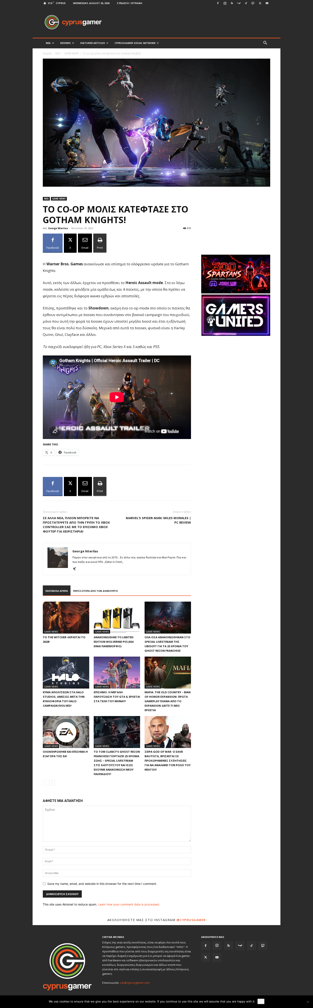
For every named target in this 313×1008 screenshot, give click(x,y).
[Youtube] (267, 3)
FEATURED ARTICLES (92, 43)
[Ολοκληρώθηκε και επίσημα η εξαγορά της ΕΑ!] (66, 732)
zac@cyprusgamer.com (135, 983)
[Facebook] (218, 3)
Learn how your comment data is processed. (129, 904)
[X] (260, 3)
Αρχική (47, 53)
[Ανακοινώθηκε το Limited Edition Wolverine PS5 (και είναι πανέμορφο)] (117, 618)
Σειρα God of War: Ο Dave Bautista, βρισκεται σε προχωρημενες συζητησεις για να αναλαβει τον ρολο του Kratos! (168, 760)
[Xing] (75, 569)
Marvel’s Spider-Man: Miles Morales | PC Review (158, 520)
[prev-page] (45, 782)
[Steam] (239, 3)
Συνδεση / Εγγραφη (129, 3)
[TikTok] (246, 3)
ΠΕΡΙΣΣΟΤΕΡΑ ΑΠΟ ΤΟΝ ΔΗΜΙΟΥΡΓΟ (95, 590)
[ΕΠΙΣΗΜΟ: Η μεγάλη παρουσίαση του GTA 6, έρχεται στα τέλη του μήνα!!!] (117, 673)
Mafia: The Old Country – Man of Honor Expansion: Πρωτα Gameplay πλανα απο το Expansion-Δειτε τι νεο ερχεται (168, 701)
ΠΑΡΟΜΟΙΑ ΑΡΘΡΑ (56, 590)
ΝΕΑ (48, 43)
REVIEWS (65, 43)
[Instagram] (225, 3)
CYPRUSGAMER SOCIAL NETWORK (135, 43)
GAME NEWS (71, 53)
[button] (265, 43)
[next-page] (52, 782)
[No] (308, 1002)
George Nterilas (58, 228)
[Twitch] (253, 3)
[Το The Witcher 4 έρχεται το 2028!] (66, 618)
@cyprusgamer (191, 920)
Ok (261, 1001)
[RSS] (232, 3)
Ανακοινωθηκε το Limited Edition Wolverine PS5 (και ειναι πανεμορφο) (114, 641)
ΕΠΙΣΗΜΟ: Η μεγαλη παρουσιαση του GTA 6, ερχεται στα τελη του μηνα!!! (117, 696)
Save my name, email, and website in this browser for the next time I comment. (102, 883)
